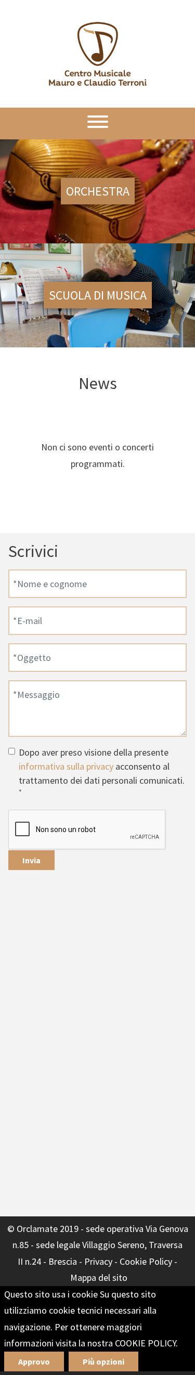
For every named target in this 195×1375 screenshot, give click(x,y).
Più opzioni (103, 1361)
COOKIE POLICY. (146, 1343)
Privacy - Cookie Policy (128, 1261)
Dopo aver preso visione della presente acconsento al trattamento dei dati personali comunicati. (102, 771)
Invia (31, 860)
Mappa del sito (98, 1277)
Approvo (34, 1361)
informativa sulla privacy (66, 766)
